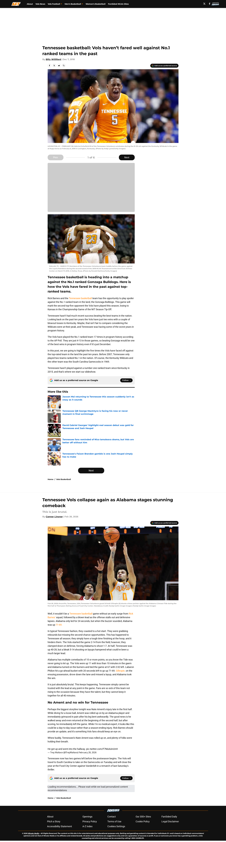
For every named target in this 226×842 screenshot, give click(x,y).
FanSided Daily (169, 816)
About (30, 4)
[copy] (64, 65)
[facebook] (209, 4)
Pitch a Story (53, 821)
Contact (111, 816)
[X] (204, 4)
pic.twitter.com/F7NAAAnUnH (102, 749)
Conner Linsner (54, 516)
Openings (87, 816)
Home (50, 479)
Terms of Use (114, 821)
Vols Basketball (63, 479)
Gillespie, (121, 670)
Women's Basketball (95, 4)
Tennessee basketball (80, 298)
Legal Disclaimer (170, 821)
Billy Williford (53, 59)
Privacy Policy (89, 821)
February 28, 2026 (87, 752)
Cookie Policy (143, 821)
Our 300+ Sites (143, 816)
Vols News (40, 4)
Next (126, 157)
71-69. (59, 624)
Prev (55, 157)
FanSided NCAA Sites (118, 4)
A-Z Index (87, 826)
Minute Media (33, 833)
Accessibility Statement (59, 826)
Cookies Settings (116, 826)
